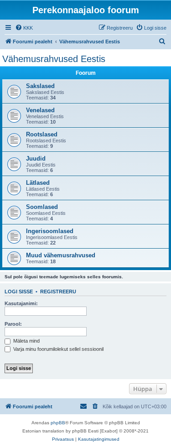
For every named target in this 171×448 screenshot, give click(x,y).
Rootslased (41, 134)
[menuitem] (24, 27)
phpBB (58, 422)
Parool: (13, 324)
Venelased (40, 110)
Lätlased (38, 182)
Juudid (36, 158)
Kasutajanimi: (21, 303)
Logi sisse (19, 291)
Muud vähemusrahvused (60, 255)
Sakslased (40, 86)
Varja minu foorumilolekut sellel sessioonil (58, 349)
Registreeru (58, 291)
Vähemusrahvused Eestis (53, 59)
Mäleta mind (26, 341)
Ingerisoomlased (49, 231)
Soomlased (42, 206)
